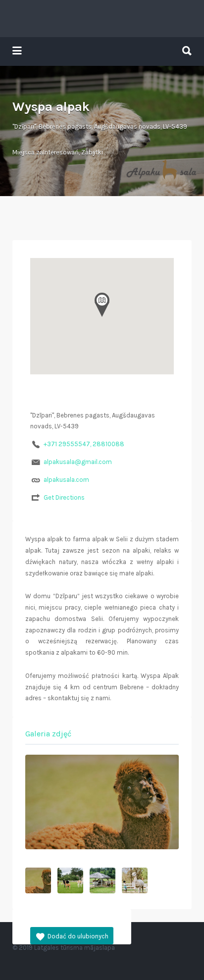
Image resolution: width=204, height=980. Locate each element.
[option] (102, 802)
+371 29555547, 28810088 (84, 444)
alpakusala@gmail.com (78, 461)
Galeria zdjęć (48, 733)
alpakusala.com (66, 479)
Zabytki (92, 152)
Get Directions (64, 497)
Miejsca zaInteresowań (45, 152)
